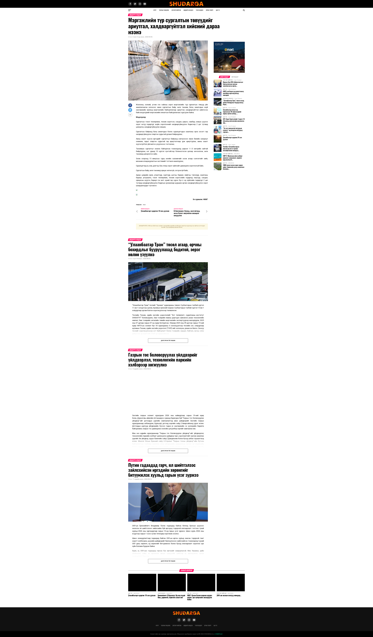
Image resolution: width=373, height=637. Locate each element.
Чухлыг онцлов (164, 10)
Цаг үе (218, 10)
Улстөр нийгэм (176, 10)
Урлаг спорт (209, 10)
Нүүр (154, 10)
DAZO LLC (219, 634)
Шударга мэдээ (188, 10)
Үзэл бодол (199, 10)
